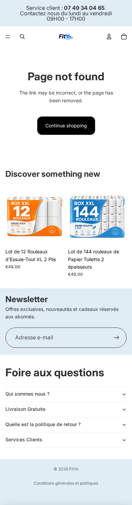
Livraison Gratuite (25, 409)
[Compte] (109, 36)
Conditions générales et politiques (66, 483)
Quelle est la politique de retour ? (43, 424)
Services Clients (23, 439)
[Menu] (8, 36)
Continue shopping (66, 125)
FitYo (74, 468)
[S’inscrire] (116, 338)
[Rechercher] (22, 36)
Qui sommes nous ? (27, 394)
